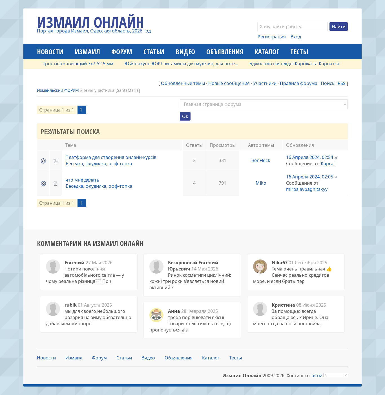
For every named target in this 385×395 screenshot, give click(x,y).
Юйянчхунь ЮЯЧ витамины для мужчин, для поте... (175, 63)
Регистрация (272, 37)
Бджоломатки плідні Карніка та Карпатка (288, 63)
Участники (264, 83)
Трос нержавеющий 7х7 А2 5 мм (72, 63)
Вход (296, 37)
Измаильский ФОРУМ (58, 90)
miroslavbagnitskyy (307, 189)
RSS (342, 83)
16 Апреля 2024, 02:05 (309, 177)
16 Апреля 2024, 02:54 (309, 157)
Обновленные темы (183, 83)
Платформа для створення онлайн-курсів (110, 157)
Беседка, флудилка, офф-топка (99, 163)
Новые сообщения (229, 83)
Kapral (328, 163)
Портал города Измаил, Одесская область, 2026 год (94, 31)
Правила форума (298, 83)
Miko (261, 183)
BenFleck (260, 160)
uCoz (316, 375)
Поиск (327, 83)
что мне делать (82, 180)
